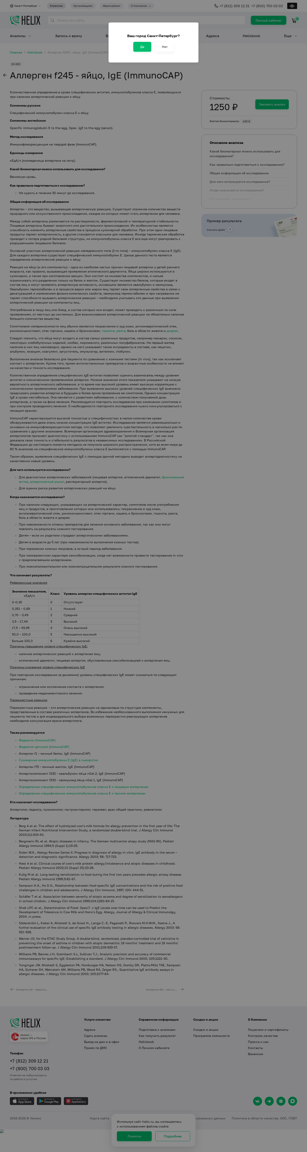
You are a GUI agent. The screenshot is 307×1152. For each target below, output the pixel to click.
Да (142, 47)
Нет (165, 47)
